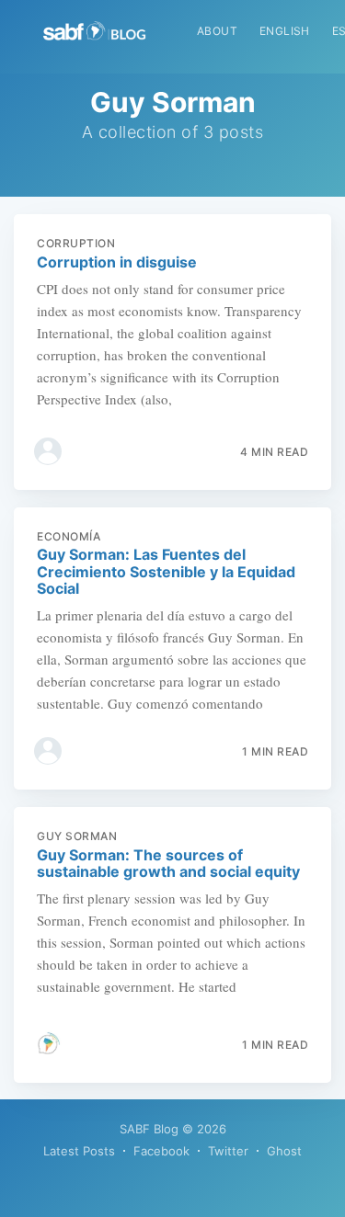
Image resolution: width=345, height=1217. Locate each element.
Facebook (161, 1150)
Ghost (284, 1150)
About (217, 31)
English (284, 31)
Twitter (228, 1150)
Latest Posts (79, 1150)
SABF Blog (149, 1128)
